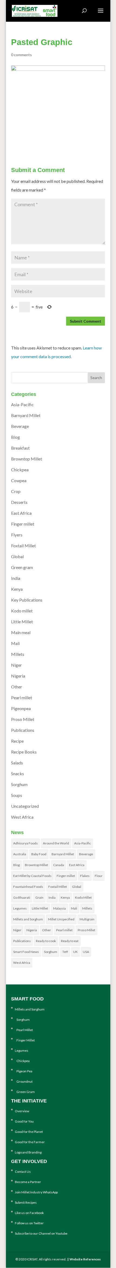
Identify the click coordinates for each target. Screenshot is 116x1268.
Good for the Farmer (30, 1142)
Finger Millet (25, 1040)
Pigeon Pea (23, 1071)
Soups (16, 795)
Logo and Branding (28, 1152)
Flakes (85, 876)
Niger (16, 665)
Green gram (22, 567)
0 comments (21, 54)
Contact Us (23, 1172)
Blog (15, 437)
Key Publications (26, 599)
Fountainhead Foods (28, 887)
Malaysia (59, 908)
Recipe (17, 740)
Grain (39, 897)
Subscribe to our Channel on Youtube (41, 1233)
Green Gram (25, 1092)
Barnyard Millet (25, 415)
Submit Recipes (26, 1202)
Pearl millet (21, 697)
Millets (17, 654)
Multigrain (87, 919)
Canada (58, 865)
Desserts (19, 502)
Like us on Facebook (29, 1213)
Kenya (17, 589)
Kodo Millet (83, 897)
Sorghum (19, 784)
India (15, 578)
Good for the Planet (29, 1132)
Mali (15, 643)
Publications (22, 730)
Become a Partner (28, 1182)
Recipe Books (24, 751)
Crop (16, 491)
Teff (65, 952)
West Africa (22, 816)
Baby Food (38, 854)
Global (17, 556)
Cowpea (18, 480)
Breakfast (20, 447)
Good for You (24, 1121)
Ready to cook (46, 941)
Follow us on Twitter (29, 1223)
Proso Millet (22, 719)
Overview (22, 1111)
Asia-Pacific (22, 404)
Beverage (20, 426)
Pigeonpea (21, 708)
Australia (19, 854)
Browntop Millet (26, 458)
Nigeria (18, 675)
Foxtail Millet (23, 545)
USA (86, 952)
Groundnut (24, 1081)
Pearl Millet (24, 1030)
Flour (99, 876)
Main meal (20, 632)
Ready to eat (70, 941)
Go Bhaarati (21, 897)
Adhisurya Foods (25, 843)
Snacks (17, 773)
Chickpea (20, 469)
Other (16, 686)
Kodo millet (22, 610)
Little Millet (22, 621)
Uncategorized (25, 806)
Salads (17, 762)
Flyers (16, 534)
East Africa (21, 513)
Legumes (20, 908)
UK (75, 952)
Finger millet (22, 523)
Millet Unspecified (61, 919)
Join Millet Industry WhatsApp (36, 1192)
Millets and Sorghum (28, 919)
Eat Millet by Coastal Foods (32, 876)
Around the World (56, 843)
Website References (85, 1259)
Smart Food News (26, 952)
